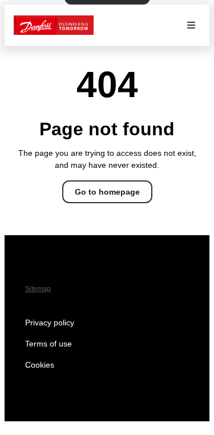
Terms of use (48, 343)
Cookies (39, 364)
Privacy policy (49, 322)
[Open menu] (191, 25)
